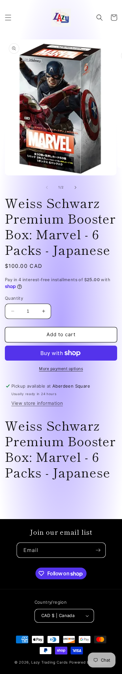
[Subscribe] (98, 550)
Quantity (14, 298)
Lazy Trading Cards (49, 662)
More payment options (61, 368)
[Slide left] (47, 187)
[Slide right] (75, 187)
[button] (8, 17)
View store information (37, 403)
